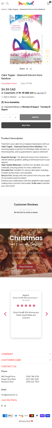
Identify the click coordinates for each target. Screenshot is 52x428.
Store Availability (11, 102)
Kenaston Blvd (7, 382)
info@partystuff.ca (9, 395)
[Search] (7, 3)
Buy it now (26, 125)
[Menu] (2, 3)
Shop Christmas (26, 267)
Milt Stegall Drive (8, 376)
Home (3, 9)
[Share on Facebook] (27, 69)
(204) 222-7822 (32, 382)
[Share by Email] (31, 69)
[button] (48, 3)
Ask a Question (27, 97)
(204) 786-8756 (32, 376)
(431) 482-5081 (32, 379)
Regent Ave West (8, 379)
